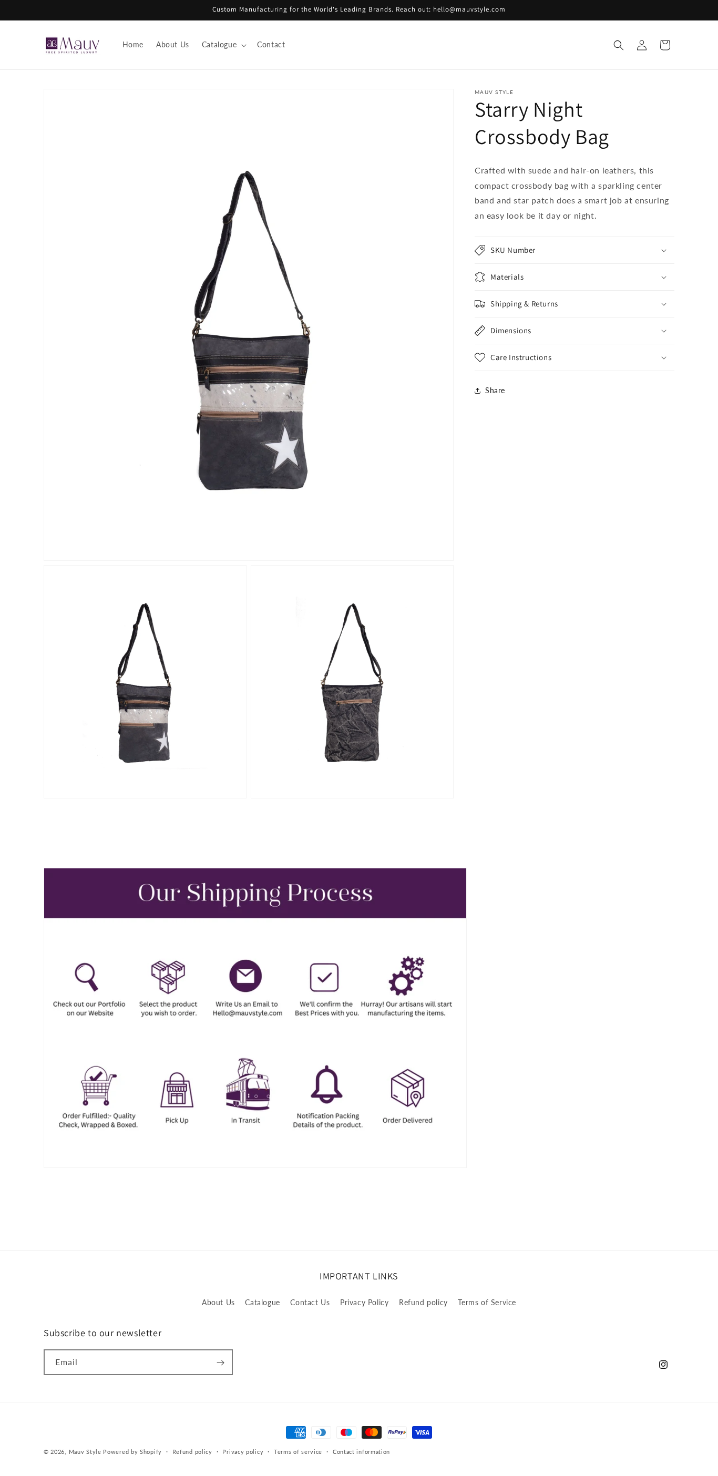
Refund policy (423, 1301)
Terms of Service (487, 1301)
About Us (218, 1301)
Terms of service (298, 1451)
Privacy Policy (364, 1301)
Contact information (361, 1451)
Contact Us (310, 1301)
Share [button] (495, 390)
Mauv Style (85, 1451)
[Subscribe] (220, 1363)
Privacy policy (242, 1451)
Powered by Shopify (132, 1451)
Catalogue (262, 1301)
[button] (223, 45)
